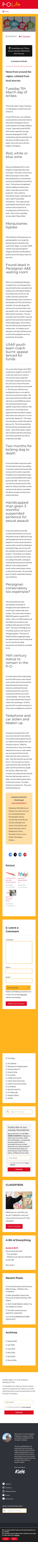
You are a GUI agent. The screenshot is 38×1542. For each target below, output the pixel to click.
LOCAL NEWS (19, 24)
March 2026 (12, 1360)
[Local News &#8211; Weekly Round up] (23, 874)
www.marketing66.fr (19, 803)
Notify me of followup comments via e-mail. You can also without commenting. (18, 994)
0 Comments (25, 36)
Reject (14, 1539)
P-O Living (10, 1058)
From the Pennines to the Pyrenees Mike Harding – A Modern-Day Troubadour (19, 1288)
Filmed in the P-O (14, 1069)
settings (17, 1535)
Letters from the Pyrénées (17, 1084)
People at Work (13, 1095)
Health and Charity (14, 1078)
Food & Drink (12, 1072)
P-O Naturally (13, 1092)
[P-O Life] (11, 4)
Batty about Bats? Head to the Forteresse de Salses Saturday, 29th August (18, 1297)
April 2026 (11, 1356)
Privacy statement (26, 1407)
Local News (12, 1087)
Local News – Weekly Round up (22, 880)
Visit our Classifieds (14, 1226)
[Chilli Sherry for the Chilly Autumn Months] (11, 874)
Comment (10, 940)
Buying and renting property (18, 1066)
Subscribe (19, 1169)
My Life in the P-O (14, 1089)
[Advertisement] (19, 1031)
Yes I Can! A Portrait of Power (9, 898)
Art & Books (12, 1063)
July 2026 (11, 1345)
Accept (6, 1539)
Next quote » (10, 1265)
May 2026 (11, 1353)
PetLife (10, 1098)
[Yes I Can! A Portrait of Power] (11, 893)
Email (8, 977)
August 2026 (12, 1341)
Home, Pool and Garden (16, 1081)
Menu (7, 11)
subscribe (23, 995)
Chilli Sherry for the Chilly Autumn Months (11, 880)
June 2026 (11, 1349)
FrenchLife (11, 1075)
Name (8, 967)
